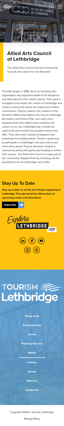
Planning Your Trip (32, 343)
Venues (32, 371)
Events (32, 334)
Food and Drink (32, 325)
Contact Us (32, 390)
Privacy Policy (32, 419)
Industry (32, 362)
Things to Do (32, 316)
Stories (32, 353)
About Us (32, 381)
